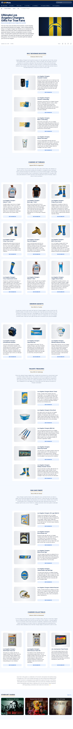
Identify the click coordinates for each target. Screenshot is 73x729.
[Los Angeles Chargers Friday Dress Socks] (60, 191)
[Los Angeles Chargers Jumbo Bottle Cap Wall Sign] (25, 575)
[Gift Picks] (6, 2)
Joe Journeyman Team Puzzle (59, 649)
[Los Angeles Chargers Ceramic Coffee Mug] (25, 104)
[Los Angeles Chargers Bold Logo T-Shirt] (36, 191)
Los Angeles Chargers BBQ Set (45, 428)
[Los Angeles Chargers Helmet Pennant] (25, 594)
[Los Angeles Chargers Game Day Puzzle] (25, 453)
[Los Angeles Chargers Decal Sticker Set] (25, 538)
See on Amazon (48, 92)
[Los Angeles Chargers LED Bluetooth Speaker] (12, 331)
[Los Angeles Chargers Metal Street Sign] (25, 557)
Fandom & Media (7, 8)
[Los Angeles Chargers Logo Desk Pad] (36, 331)
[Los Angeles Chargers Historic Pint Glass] (25, 143)
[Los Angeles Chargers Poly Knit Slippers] (36, 230)
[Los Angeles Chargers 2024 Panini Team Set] (12, 640)
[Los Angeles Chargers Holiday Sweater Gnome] (25, 471)
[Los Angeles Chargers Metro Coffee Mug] (25, 124)
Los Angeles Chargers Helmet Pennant (48, 587)
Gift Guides (5, 5)
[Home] (1, 8)
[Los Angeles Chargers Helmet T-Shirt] (12, 191)
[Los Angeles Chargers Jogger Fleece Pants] (60, 268)
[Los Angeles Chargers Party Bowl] (25, 416)
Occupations (56, 5)
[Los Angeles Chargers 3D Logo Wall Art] (25, 519)
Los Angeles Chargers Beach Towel (47, 391)
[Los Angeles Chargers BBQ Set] (25, 434)
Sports (14, 8)
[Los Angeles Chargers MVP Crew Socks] (60, 230)
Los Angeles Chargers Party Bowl (46, 410)
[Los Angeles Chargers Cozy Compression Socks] (12, 268)
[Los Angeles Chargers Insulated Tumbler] (25, 82)
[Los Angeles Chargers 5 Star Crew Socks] (12, 230)
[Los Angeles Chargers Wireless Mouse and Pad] (60, 331)
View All (69, 694)
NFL (18, 8)
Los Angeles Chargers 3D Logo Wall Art (48, 513)
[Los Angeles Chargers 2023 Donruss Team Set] (36, 640)
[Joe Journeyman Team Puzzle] (60, 640)
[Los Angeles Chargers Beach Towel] (25, 398)
